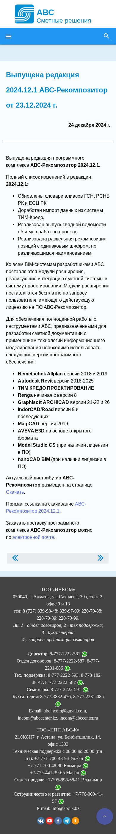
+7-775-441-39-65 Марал (55, 772)
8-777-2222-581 (65, 653)
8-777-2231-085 (88, 696)
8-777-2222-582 (60, 682)
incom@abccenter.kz (37, 717)
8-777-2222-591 (66, 689)
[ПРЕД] (32, 558)
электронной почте (33, 537)
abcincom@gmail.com (65, 710)
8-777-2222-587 (69, 660)
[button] (8, 36)
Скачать (15, 492)
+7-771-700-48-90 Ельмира (55, 765)
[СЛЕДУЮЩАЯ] (83, 558)
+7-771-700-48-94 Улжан (59, 758)
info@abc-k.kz (65, 808)
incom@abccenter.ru (78, 717)
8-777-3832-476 (55, 696)
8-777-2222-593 (63, 675)
